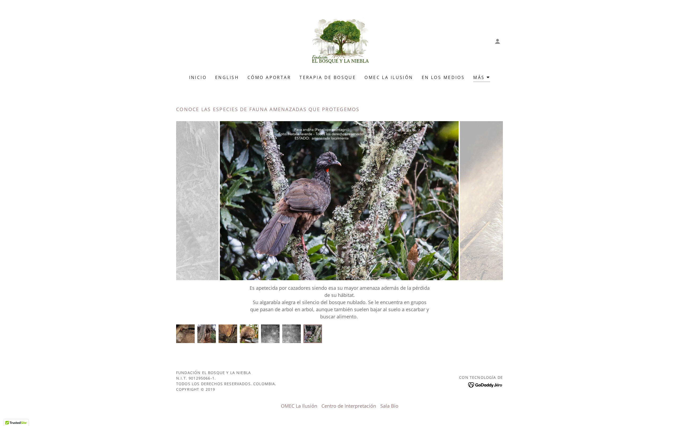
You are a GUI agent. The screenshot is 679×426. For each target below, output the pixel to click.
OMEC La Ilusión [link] (388, 77)
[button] (497, 41)
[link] (339, 41)
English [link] (227, 77)
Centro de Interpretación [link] (348, 406)
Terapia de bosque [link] (327, 77)
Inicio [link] (198, 77)
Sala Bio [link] (389, 406)
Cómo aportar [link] (269, 77)
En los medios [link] (443, 77)
